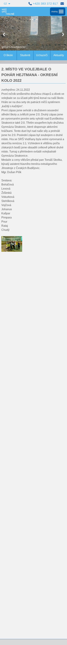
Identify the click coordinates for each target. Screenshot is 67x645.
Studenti (25, 55)
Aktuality (58, 55)
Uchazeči (42, 55)
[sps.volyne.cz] (7, 11)
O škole (8, 55)
